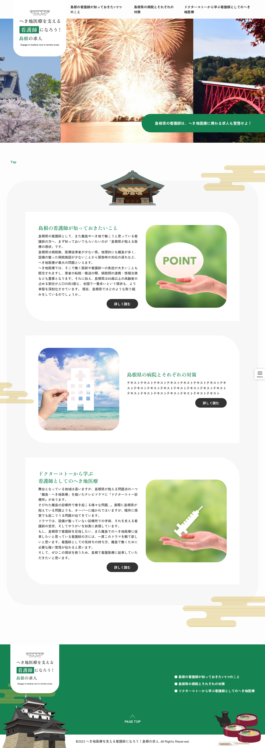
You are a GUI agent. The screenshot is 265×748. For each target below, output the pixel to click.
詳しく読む (122, 303)
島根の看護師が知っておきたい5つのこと (209, 676)
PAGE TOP (133, 721)
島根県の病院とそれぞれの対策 (201, 683)
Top (13, 161)
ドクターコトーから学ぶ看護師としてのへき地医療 (216, 690)
